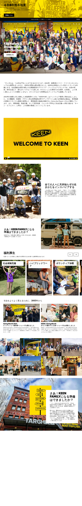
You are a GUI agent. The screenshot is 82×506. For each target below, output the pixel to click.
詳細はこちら (9, 15)
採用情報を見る (10, 54)
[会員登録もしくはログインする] (76, 24)
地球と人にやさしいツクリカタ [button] (57, 23)
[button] (79, 24)
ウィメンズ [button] (9, 23)
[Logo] (41, 23)
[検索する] (73, 24)
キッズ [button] (15, 23)
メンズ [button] (3, 23)
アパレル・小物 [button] (22, 23)
